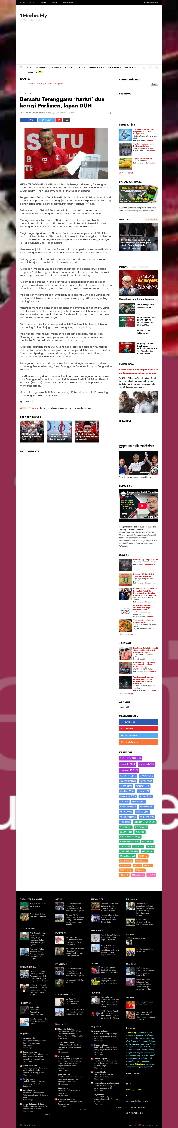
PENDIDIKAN (125, 817)
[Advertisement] (89, 45)
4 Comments (150, 150)
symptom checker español (137, 1101)
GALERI (123, 846)
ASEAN (139, 870)
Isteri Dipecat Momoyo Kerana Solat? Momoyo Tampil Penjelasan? (34, 1043)
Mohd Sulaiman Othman (34, 1104)
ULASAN (145, 841)
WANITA (145, 851)
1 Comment (149, 659)
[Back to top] (171, 1121)
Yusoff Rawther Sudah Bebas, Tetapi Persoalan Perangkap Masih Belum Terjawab (136, 242)
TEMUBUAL (124, 870)
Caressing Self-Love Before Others (144, 1003)
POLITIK (68, 67)
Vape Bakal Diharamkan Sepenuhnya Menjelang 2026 (37, 1011)
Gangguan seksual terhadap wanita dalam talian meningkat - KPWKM (145, 1016)
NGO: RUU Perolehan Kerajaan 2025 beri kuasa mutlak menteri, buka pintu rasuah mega (39, 990)
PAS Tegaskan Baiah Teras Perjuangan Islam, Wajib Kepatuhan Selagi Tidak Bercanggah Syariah (38, 939)
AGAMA (143, 796)
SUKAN (141, 791)
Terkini (31, 2)
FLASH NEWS (125, 758)
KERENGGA (63, 1056)
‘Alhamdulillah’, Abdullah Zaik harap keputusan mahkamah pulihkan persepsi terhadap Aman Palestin (145, 909)
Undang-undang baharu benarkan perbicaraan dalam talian (64, 408)
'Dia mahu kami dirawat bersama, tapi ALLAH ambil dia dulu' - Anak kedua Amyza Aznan (110, 1002)
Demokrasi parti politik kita (145, 559)
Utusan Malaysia (101, 1031)
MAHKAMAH (125, 806)
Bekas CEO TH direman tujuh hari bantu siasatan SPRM (145, 922)
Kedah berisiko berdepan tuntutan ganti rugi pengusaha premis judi (138, 371)
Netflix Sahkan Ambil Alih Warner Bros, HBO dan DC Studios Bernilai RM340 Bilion (110, 1014)
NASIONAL (40, 67)
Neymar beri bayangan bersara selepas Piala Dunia (109, 980)
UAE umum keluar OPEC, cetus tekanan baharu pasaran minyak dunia (145, 972)
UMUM (138, 832)
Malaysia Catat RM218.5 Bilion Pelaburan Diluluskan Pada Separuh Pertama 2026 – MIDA (70, 1033)
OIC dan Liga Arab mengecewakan (145, 305)
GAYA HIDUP (113, 67)
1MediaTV (124, 791)
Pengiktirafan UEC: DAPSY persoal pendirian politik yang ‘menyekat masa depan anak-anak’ (110, 950)
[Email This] (66, 120)
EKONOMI (140, 786)
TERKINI (143, 780)
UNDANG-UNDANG (142, 822)
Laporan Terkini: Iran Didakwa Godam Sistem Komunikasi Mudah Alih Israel (109, 907)
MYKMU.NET (64, 1088)
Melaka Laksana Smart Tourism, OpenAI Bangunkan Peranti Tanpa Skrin (110, 918)
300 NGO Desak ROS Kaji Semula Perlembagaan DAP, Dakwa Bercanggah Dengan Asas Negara (39, 976)
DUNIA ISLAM (125, 856)
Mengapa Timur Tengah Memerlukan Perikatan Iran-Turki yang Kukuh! (74, 941)
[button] (144, 67)
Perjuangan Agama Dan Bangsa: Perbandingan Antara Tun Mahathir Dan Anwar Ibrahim (147, 348)
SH (55, 395)
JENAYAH (144, 806)
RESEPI (150, 874)
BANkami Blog (29, 1038)
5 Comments (150, 163)
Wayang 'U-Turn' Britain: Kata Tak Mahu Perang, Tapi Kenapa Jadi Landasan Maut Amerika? (75, 920)
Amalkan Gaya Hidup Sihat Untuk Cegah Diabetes (39, 1021)
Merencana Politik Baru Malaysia (75, 981)
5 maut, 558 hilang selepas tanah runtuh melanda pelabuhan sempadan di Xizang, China (35, 1056)
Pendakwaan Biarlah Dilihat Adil (144, 950)
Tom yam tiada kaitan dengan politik (143, 621)
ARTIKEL (123, 811)
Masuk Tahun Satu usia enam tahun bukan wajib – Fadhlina (110, 937)
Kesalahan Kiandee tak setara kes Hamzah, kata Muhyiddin (35, 1107)
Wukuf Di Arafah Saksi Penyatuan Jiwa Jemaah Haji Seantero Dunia (75, 1012)
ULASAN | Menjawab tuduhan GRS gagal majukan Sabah (142, 607)
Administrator (67, 2)
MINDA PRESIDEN (127, 841)
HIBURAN (139, 827)
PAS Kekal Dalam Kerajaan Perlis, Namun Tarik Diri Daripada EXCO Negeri (37, 954)
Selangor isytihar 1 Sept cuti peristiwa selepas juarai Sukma (109, 970)
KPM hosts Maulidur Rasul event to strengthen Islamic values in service (70, 1047)
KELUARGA (137, 874)
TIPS (148, 846)
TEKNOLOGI (32, 72)
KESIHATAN (125, 780)
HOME (29, 67)
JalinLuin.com (64, 1074)
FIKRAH (123, 874)
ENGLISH (124, 827)
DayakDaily (99, 1094)
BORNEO (139, 811)
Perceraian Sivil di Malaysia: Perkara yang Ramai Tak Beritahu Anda (35, 1095)
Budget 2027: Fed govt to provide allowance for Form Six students (106, 1099)
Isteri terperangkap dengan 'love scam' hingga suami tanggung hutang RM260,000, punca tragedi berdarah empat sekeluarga (70, 1063)
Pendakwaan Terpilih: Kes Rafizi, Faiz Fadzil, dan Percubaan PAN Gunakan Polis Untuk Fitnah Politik (145, 592)
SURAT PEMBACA (127, 851)
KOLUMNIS (129, 67)
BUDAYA (123, 865)
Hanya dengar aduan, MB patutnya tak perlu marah (103, 1075)
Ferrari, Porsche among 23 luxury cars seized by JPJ (104, 1086)
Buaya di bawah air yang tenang (38, 904)
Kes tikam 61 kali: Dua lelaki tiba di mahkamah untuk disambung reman (145, 650)
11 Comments (149, 564)
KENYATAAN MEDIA (128, 836)
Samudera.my (29, 1090)
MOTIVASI (124, 860)
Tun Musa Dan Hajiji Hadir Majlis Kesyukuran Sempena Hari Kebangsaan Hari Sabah (70, 1079)
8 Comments (149, 140)
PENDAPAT (144, 817)
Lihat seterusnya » (126, 173)
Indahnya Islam (139, 938)
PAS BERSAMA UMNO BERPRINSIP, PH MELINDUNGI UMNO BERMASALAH (147, 321)
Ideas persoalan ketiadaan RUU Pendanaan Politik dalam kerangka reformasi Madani (143, 984)
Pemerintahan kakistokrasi (143, 331)
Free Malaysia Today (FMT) (106, 1083)
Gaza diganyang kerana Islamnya (136, 298)
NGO (81, 67)
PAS (121, 801)
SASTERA (140, 860)
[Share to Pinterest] (59, 120)
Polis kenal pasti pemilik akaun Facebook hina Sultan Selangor (144, 665)
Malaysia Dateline (66, 1029)
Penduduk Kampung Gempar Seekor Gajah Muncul (34, 1082)
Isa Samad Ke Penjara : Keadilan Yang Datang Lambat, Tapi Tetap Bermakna (75, 952)
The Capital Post (66, 1042)
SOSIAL (136, 846)
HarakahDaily (100, 1072)
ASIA (136, 865)
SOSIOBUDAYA (95, 67)
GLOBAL (55, 67)
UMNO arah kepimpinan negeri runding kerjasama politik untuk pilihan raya (106, 1036)
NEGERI (123, 786)
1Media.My (33, 15)
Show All (47, 1114)
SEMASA (136, 801)
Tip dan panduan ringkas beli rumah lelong (144, 145)
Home (22, 2)
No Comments (150, 671)
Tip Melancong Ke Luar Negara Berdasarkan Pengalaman (143, 131)
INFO (146, 865)
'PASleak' (53, 2)
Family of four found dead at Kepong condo (69, 1091)
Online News (29, 1079)
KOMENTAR (125, 775)
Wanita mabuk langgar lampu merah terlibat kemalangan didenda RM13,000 (143, 680)
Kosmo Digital (100, 1058)
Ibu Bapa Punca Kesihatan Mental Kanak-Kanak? (72, 1001)
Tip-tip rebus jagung (142, 158)
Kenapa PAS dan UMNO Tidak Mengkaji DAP (143, 575)
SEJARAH (123, 832)
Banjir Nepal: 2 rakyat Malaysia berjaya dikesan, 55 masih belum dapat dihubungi (106, 1063)
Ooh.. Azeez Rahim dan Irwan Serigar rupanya (70, 1102)
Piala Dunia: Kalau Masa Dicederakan (38, 915)
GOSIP (141, 856)
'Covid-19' (42, 2)
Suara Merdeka (30, 1052)
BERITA (142, 764)
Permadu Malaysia (66, 1099)
